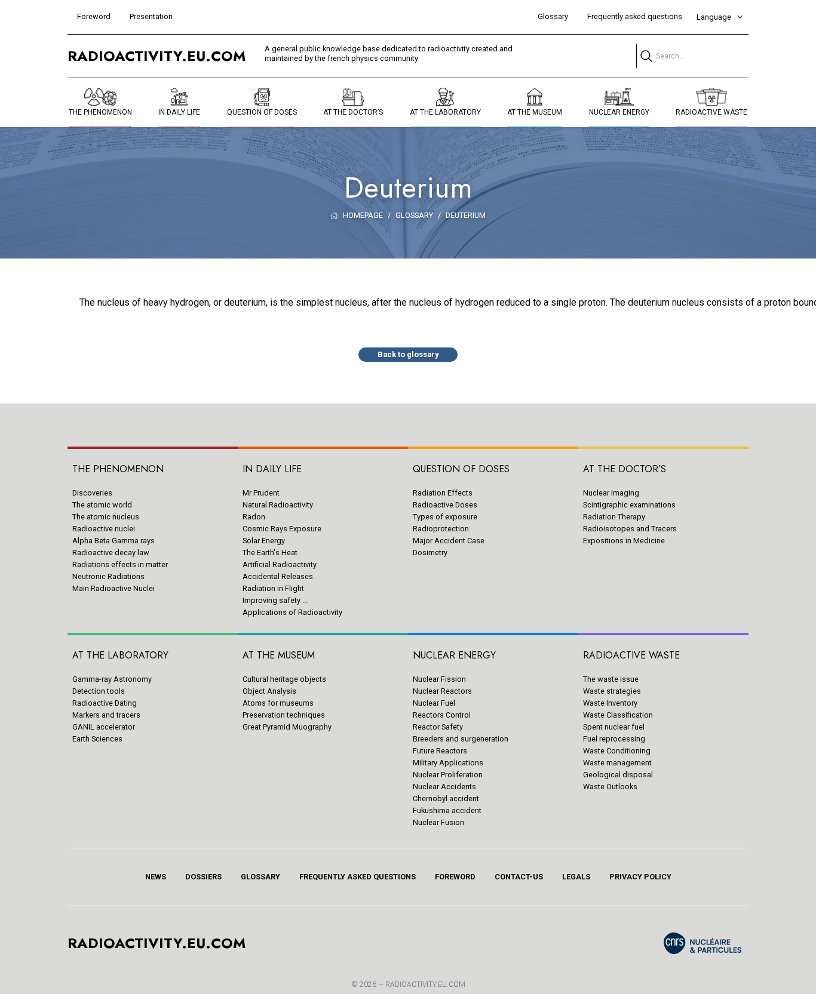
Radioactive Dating (104, 702)
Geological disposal (618, 774)
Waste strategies (612, 691)
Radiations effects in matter (120, 564)
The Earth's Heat (270, 552)
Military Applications (448, 762)
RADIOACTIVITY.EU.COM (425, 984)
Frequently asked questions (634, 16)
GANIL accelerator (103, 726)
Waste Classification (618, 714)
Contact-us (519, 876)
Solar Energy (264, 540)
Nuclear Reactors (442, 691)
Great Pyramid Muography (287, 726)
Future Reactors (440, 750)
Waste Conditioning (617, 750)
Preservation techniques (284, 714)
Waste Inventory (610, 702)
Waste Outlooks (610, 786)
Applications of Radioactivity (292, 612)
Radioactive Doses (445, 504)
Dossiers (203, 876)
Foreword (94, 16)
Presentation (151, 16)
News (155, 876)
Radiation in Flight (273, 588)
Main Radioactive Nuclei (113, 588)
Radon (254, 516)
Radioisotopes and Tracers (630, 528)
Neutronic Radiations (108, 576)
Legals (576, 876)
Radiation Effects (443, 492)
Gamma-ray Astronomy (112, 679)
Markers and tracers (106, 714)
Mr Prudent (261, 492)
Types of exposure (445, 516)
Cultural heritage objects (284, 679)
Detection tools (98, 691)
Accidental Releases (278, 576)
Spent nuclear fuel (614, 726)
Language (714, 17)
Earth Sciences (97, 738)
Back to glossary (408, 354)
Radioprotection (441, 528)
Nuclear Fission (439, 679)
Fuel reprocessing (614, 738)
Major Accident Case (448, 540)
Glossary (553, 16)
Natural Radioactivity (278, 504)
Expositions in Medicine (624, 540)
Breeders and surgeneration (460, 738)
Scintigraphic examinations (629, 504)
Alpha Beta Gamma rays (113, 540)
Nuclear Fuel (434, 702)
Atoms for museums (278, 702)
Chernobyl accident (446, 798)
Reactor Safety (438, 726)
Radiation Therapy (614, 516)
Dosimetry (430, 552)
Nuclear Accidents (444, 786)
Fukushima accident (447, 810)
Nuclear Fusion (438, 822)
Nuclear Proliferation (448, 774)
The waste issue (611, 679)
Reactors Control (442, 714)
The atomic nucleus (105, 516)
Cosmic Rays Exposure (282, 528)
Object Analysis (269, 691)
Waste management (617, 762)
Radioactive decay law (110, 552)
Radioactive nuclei (103, 528)
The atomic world (102, 504)
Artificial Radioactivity (280, 564)
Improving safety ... (275, 600)
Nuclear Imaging (611, 492)
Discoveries (92, 492)
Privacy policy (640, 876)
